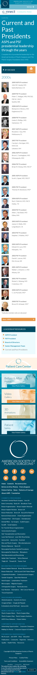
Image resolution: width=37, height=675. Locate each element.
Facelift (4, 525)
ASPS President (11, 335)
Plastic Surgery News (8, 613)
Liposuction (5, 540)
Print (31, 71)
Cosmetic (10, 484)
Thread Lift (12, 561)
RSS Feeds (26, 664)
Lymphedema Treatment (19, 580)
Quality (4, 643)
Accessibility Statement (26, 661)
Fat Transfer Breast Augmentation (13, 528)
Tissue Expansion (7, 593)
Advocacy (30, 639)
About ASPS (6, 493)
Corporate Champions (27, 626)
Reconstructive (20, 484)
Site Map (10, 664)
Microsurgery (6, 583)
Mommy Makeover (7, 546)
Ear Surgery (15, 522)
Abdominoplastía (7, 600)
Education (26, 636)
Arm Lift (26, 500)
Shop (20, 636)
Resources (20, 643)
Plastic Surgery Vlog (8, 616)
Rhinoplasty (23, 552)
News (15, 490)
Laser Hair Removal (8, 537)
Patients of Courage (26, 490)
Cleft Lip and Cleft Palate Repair (24, 571)
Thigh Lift (5, 561)
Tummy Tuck (22, 561)
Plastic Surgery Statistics (24, 616)
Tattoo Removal (22, 558)
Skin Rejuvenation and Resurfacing (13, 555)
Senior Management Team (15, 346)
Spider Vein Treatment (9, 558)
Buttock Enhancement (9, 515)
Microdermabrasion (24, 543)
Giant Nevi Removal (20, 577)
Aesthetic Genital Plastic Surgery (12, 500)
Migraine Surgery (16, 583)
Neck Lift (17, 546)
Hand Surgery (6, 580)
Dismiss (31, 669)
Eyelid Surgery (24, 522)
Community (14, 639)
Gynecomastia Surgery (9, 531)
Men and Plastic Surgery (9, 543)
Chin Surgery (16, 519)
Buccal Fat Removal (27, 512)
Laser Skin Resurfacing (22, 537)
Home (4, 484)
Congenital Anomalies (9, 574)
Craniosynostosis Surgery (25, 574)
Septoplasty (15, 589)
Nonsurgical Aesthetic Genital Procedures (15, 549)
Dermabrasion (26, 519)
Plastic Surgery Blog (23, 613)
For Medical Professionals (13, 634)
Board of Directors (12, 342)
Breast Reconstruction (25, 568)
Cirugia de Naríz (7, 603)
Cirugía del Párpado (19, 603)
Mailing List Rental (7, 629)
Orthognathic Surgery (9, 586)
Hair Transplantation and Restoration (13, 534)
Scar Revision (6, 589)
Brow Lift (17, 512)
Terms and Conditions (10, 661)
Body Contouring (7, 503)
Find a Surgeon (24, 487)
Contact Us (18, 664)
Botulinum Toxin (26, 503)
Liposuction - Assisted (17, 540)
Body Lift (17, 503)
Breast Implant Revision (9, 509)
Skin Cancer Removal (27, 589)
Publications (5, 639)
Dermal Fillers (6, 522)
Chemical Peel (6, 519)
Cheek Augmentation (24, 515)
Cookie (23, 671)
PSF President (10, 338)
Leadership (5, 18)
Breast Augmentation (9, 506)
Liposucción (24, 606)
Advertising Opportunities (10, 626)
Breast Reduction (7, 512)
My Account (5, 636)
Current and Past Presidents (16, 350)
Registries (23, 639)
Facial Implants (12, 525)
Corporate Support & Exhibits (24, 629)
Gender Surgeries (7, 577)
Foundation (16, 493)
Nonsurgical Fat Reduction (10, 552)
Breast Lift (21, 509)
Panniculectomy (22, 586)
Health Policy (12, 643)
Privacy (16, 671)
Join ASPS (14, 636)
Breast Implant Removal (24, 506)
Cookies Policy (23, 658)
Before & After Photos (10, 487)
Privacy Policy (13, 658)
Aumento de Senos (20, 600)
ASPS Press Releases (8, 619)
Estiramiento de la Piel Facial (11, 606)
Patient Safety (7, 490)
